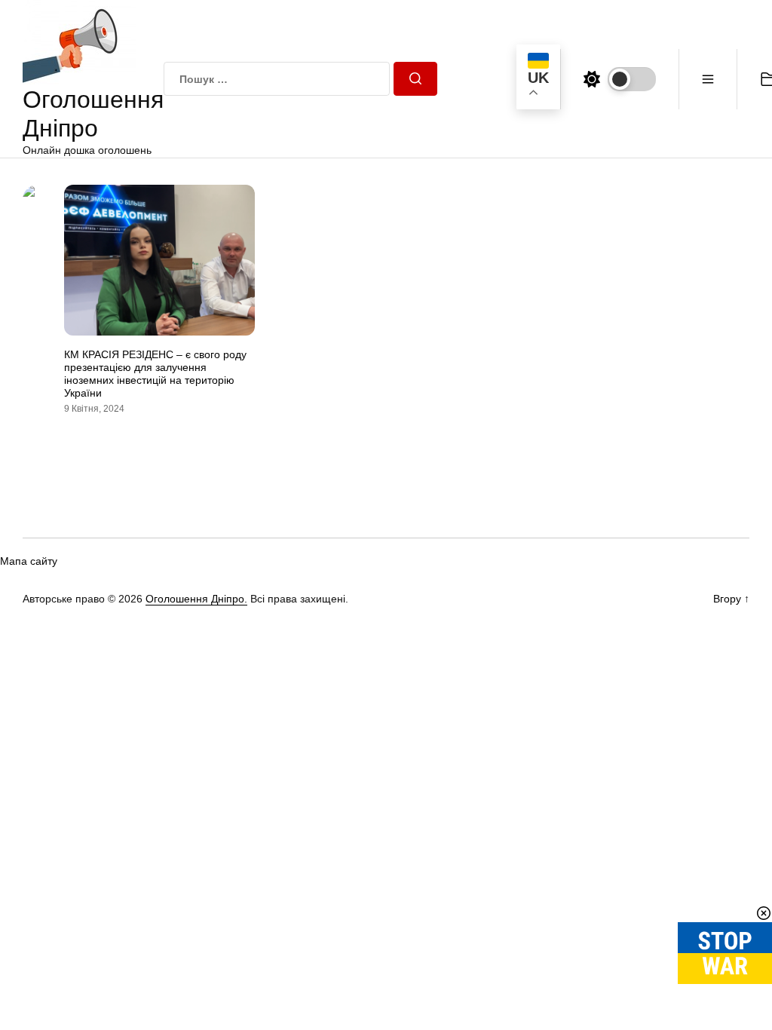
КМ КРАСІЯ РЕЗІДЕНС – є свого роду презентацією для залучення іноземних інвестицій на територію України (155, 373)
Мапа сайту (28, 561)
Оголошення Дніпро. (196, 599)
